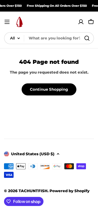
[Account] (81, 22)
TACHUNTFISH (33, 190)
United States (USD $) (33, 153)
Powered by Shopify (69, 190)
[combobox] (49, 38)
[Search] (87, 38)
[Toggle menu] (7, 22)
